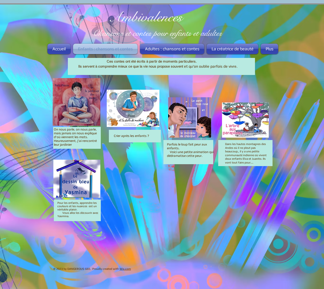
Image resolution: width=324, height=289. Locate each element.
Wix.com (125, 268)
